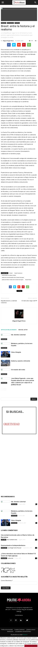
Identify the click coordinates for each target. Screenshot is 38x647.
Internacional (10, 23)
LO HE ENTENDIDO (31, 645)
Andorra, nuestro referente (20, 361)
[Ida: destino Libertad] (5, 337)
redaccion (10, 558)
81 (36, 539)
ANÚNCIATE (10, 631)
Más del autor (22, 329)
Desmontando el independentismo (13, 545)
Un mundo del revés (18, 370)
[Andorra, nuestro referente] (5, 363)
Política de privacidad (7, 629)
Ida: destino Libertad (18, 335)
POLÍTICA (17, 23)
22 (36, 547)
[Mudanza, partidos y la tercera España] (5, 345)
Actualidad (4, 558)
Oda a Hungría (16, 352)
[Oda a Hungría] (5, 354)
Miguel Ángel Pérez (8, 40)
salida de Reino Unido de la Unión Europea (12, 279)
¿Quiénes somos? (30, 629)
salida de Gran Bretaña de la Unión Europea (13, 277)
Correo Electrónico (7, 580)
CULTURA (3, 539)
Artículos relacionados (9, 329)
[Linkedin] (21, 620)
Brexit (11, 273)
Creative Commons (19, 629)
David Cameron (18, 273)
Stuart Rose (28, 279)
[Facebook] (11, 620)
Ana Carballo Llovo (12, 539)
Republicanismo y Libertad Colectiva (9, 301)
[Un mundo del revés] (5, 372)
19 (36, 558)
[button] (35, 2)
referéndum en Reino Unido (9, 275)
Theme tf (25, 634)
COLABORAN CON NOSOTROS (23, 631)
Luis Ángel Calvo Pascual (14, 547)
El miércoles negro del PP (29, 301)
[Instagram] (16, 620)
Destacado (3, 23)
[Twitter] (27, 620)
